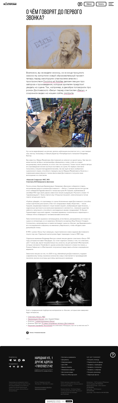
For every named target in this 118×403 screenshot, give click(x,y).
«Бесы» (81, 90)
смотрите (68, 93)
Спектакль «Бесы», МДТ (36, 317)
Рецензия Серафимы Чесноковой (40, 325)
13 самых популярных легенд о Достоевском (58, 323)
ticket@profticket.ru (48, 371)
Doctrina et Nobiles (53, 81)
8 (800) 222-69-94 (39, 371)
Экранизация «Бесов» (36, 319)
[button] (101, 4)
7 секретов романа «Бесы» (45, 321)
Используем (49, 400)
